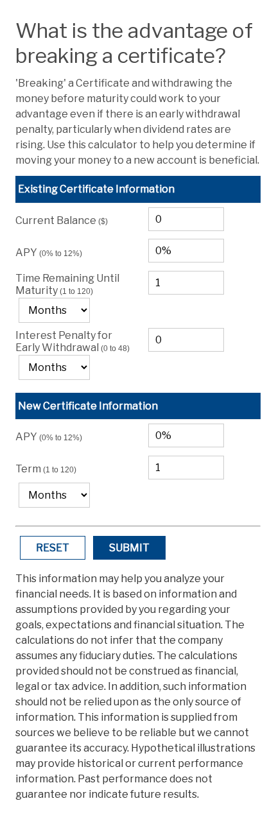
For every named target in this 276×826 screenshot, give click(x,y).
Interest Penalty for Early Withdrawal (72, 341)
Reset (52, 548)
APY (48, 252)
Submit (129, 548)
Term (45, 469)
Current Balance (61, 220)
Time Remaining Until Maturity (67, 284)
